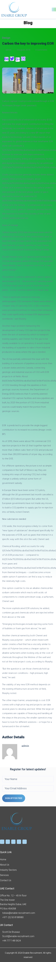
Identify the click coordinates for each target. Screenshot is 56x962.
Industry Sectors (8, 870)
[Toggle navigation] (54, 9)
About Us (4, 864)
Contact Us (5, 880)
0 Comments (41, 50)
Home (3, 859)
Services (4, 875)
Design (6, 37)
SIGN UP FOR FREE (13, 798)
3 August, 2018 (23, 50)
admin (8, 50)
